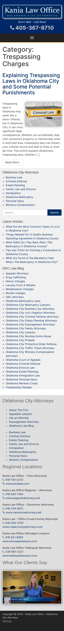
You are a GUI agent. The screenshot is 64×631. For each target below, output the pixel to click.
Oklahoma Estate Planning (22, 371)
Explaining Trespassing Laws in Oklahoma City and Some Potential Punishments (31, 84)
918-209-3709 (14, 522)
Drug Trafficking (16, 277)
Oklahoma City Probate (20, 340)
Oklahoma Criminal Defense (23, 363)
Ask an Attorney (19, 417)
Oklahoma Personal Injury (21, 379)
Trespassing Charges (19, 387)
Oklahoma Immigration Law (23, 375)
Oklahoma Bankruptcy (19, 197)
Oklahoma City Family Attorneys (26, 328)
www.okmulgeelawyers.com (19, 541)
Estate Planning (15, 185)
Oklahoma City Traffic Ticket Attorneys (30, 348)
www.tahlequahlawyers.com (19, 555)
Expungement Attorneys (24, 421)
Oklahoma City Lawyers (20, 332)
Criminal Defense (16, 181)
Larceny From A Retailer (21, 285)
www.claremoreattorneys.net (24, 512)
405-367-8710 (34, 28)
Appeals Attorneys (17, 273)
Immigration (13, 193)
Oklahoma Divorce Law (20, 367)
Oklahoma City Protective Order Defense (31, 344)
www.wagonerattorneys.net (23, 498)
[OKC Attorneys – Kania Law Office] (32, 11)
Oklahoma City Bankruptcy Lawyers (28, 304)
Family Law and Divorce (21, 189)
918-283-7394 (14, 494)
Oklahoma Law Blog (21, 425)
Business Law (14, 177)
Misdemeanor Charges (20, 289)
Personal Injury (15, 201)
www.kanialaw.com (17, 483)
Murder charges (15, 293)
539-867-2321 (14, 551)
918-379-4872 (14, 508)
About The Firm (18, 410)
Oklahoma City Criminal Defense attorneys (32, 316)
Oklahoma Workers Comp (22, 383)
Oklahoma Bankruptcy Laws (23, 300)
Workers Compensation (20, 204)
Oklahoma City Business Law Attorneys (30, 308)
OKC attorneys (15, 297)
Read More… (13, 162)
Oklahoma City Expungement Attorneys (30, 324)
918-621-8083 (14, 537)
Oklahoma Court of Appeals (23, 359)
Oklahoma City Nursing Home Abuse (28, 336)
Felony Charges (15, 281)
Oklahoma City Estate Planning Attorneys (31, 320)
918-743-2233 (14, 479)
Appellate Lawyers (20, 414)
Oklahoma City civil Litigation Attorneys (30, 312)
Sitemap (6, 621)
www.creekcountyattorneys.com (22, 526)
